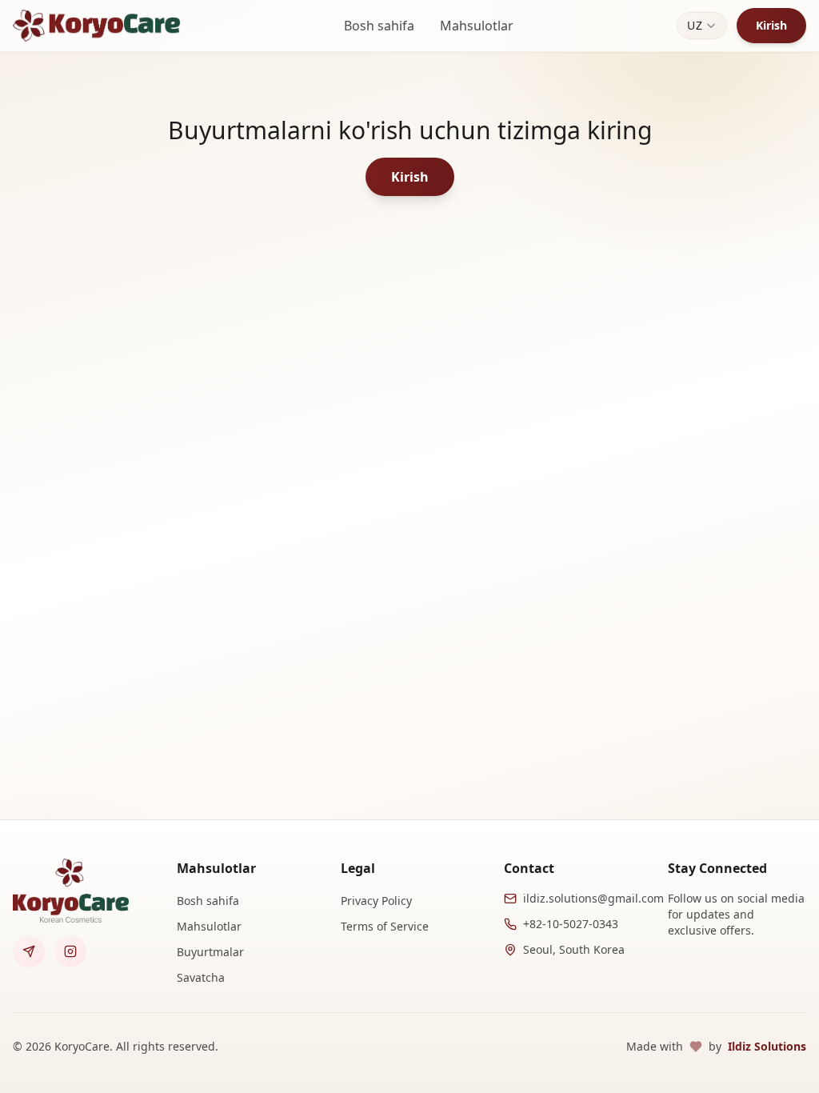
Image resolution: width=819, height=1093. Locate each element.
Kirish (771, 25)
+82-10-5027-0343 (570, 923)
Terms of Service (385, 926)
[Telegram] (29, 951)
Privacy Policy (376, 900)
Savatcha (201, 977)
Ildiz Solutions (767, 1046)
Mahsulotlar (476, 25)
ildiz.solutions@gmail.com (593, 898)
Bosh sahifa (379, 25)
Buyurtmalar (210, 951)
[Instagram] (70, 951)
